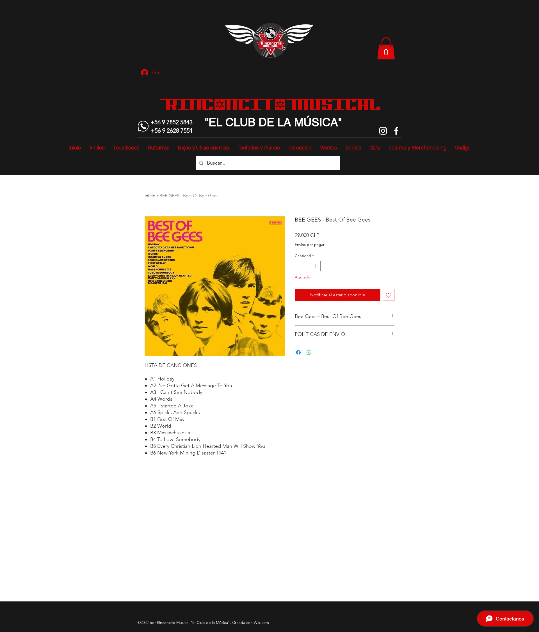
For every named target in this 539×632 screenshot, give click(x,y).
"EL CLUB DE (239, 122)
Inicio (150, 195)
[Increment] (316, 266)
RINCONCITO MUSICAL (273, 104)
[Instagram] (383, 131)
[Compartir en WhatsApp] (309, 352)
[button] (386, 48)
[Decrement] (299, 266)
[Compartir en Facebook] (298, 352)
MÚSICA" (316, 122)
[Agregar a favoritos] (388, 295)
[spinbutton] (308, 266)
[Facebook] (396, 131)
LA (282, 122)
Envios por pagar (310, 244)
